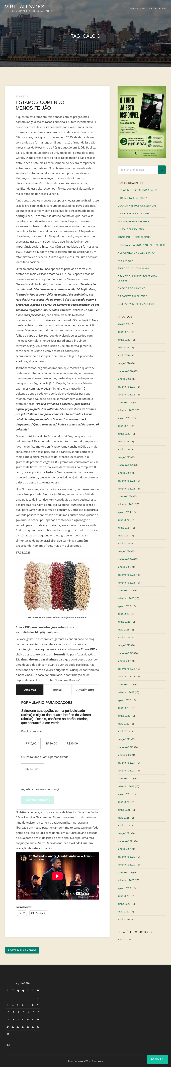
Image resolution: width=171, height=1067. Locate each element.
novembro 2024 (126, 488)
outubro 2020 (125, 872)
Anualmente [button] (85, 689)
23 (38, 1019)
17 (8, 1019)
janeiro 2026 (124, 378)
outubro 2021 (125, 778)
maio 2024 (123, 535)
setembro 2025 (126, 410)
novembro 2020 (126, 864)
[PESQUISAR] (162, 169)
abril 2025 (123, 449)
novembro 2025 (126, 394)
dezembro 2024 (126, 480)
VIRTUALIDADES (24, 6)
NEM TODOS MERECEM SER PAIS (136, 304)
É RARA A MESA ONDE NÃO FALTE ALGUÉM (141, 244)
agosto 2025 (124, 418)
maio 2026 (123, 347)
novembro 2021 (126, 770)
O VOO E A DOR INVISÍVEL (132, 288)
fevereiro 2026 (126, 371)
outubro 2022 (125, 684)
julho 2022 (123, 707)
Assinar (157, 1059)
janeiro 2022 (124, 755)
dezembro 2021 (126, 762)
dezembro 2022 (126, 668)
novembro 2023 (126, 582)
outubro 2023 (125, 590)
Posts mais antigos (22, 950)
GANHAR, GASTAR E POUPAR (133, 221)
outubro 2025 (125, 402)
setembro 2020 (126, 880)
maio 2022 (123, 723)
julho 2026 (123, 331)
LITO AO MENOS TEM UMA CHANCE (137, 190)
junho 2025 (124, 433)
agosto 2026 (124, 324)
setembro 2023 (126, 598)
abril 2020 (123, 919)
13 (23, 1012)
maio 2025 (123, 441)
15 (33, 1012)
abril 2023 (123, 637)
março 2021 (124, 833)
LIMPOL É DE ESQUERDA (131, 229)
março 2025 (124, 457)
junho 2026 (124, 339)
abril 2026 (123, 355)
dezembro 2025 (126, 386)
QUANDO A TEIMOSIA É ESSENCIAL (137, 205)
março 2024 (124, 551)
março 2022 (124, 739)
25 (13, 1026)
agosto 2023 (124, 606)
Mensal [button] (57, 689)
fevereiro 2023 (126, 653)
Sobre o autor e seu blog (148, 8)
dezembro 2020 (126, 856)
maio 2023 (123, 629)
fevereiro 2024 (126, 559)
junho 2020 (124, 903)
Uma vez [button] (30, 689)
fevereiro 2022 (126, 747)
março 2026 (124, 363)
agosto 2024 (124, 512)
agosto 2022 (124, 700)
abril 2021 (123, 825)
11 (13, 1012)
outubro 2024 (125, 496)
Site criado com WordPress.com (85, 1061)
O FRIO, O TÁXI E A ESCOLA (132, 197)
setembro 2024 (126, 504)
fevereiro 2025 (126, 465)
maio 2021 (123, 817)
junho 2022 (124, 715)
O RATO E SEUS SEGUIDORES (133, 213)
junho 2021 (124, 809)
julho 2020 (123, 896)
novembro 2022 (126, 676)
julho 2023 (123, 613)
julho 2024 (123, 520)
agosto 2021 (124, 794)
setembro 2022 (126, 692)
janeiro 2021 (124, 848)
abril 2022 (123, 731)
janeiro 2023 (124, 660)
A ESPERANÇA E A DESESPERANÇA (136, 252)
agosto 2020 (124, 888)
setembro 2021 (126, 786)
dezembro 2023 (126, 574)
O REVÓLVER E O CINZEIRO (132, 296)
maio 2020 (123, 911)
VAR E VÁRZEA (125, 260)
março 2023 (124, 645)
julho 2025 (123, 425)
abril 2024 (123, 543)
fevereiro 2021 (126, 841)
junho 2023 (124, 621)
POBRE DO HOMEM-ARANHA (133, 268)
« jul (7, 1044)
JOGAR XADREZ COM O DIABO (134, 237)
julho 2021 (123, 801)
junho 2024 (124, 527)
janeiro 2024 (124, 566)
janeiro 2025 (124, 472)
